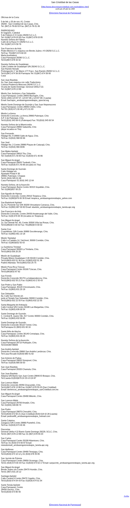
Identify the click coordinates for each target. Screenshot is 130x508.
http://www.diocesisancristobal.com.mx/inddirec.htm (65, 7)
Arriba (126, 496)
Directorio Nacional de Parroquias (65, 13)
